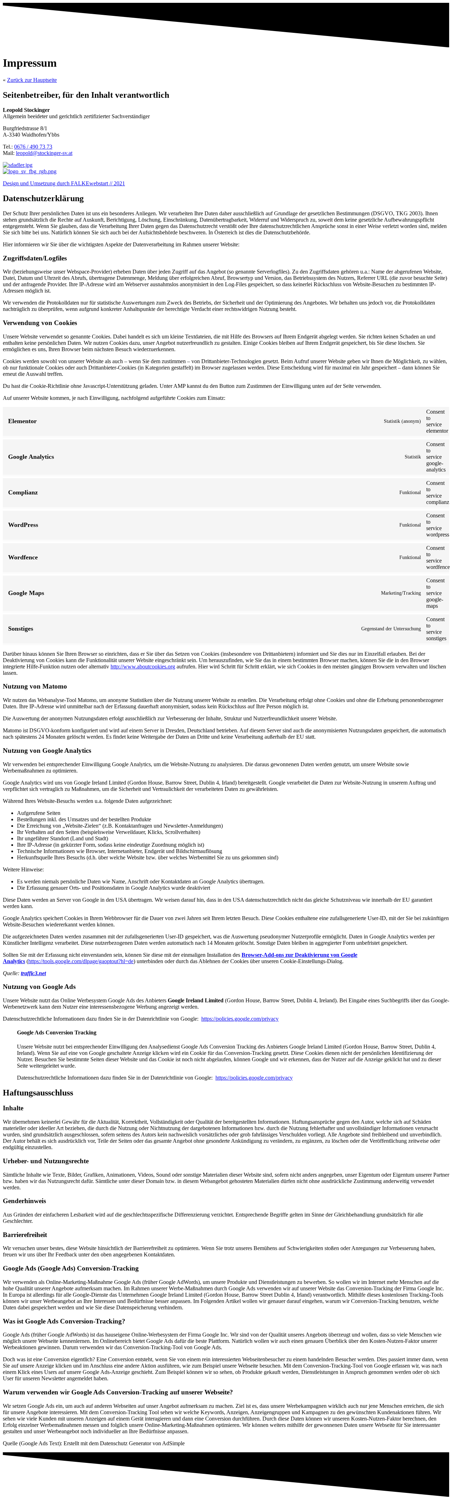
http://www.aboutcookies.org (143, 667)
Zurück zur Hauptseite (32, 80)
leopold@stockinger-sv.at (44, 153)
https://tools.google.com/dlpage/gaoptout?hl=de (80, 961)
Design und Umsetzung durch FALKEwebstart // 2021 (64, 183)
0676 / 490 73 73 (33, 147)
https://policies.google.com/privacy (240, 1019)
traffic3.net (33, 973)
